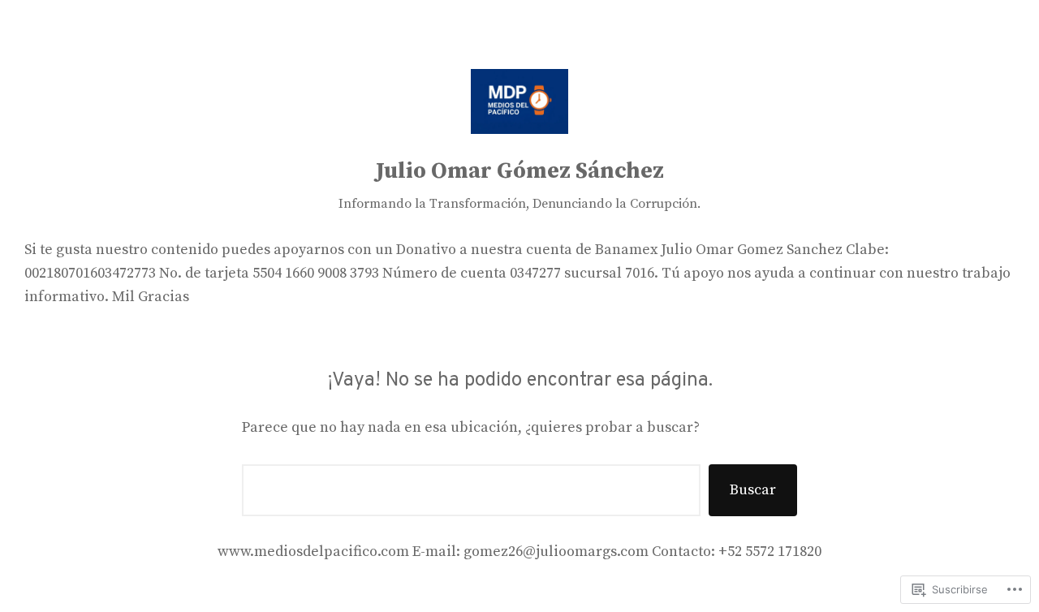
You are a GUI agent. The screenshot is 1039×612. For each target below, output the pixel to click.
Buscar (753, 490)
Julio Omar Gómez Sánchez (520, 171)
